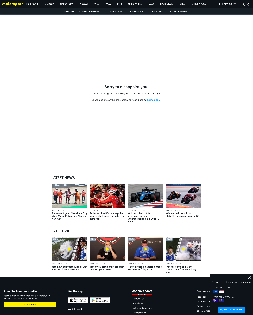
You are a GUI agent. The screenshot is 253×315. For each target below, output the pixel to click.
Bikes (182, 4)
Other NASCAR (199, 4)
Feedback (201, 297)
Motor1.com (137, 303)
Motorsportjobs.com (142, 308)
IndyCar (83, 4)
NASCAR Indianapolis (179, 11)
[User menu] (249, 4)
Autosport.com (139, 312)
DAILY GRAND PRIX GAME (90, 11)
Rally (151, 4)
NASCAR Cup (66, 4)
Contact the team (205, 306)
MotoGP (49, 4)
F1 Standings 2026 (135, 11)
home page (153, 99)
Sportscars (166, 4)
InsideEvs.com (139, 298)
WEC (96, 4)
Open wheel (135, 4)
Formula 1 (32, 4)
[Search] (243, 4)
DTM (119, 4)
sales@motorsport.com (208, 311)
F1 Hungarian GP (156, 11)
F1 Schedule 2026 (114, 11)
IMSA (108, 4)
